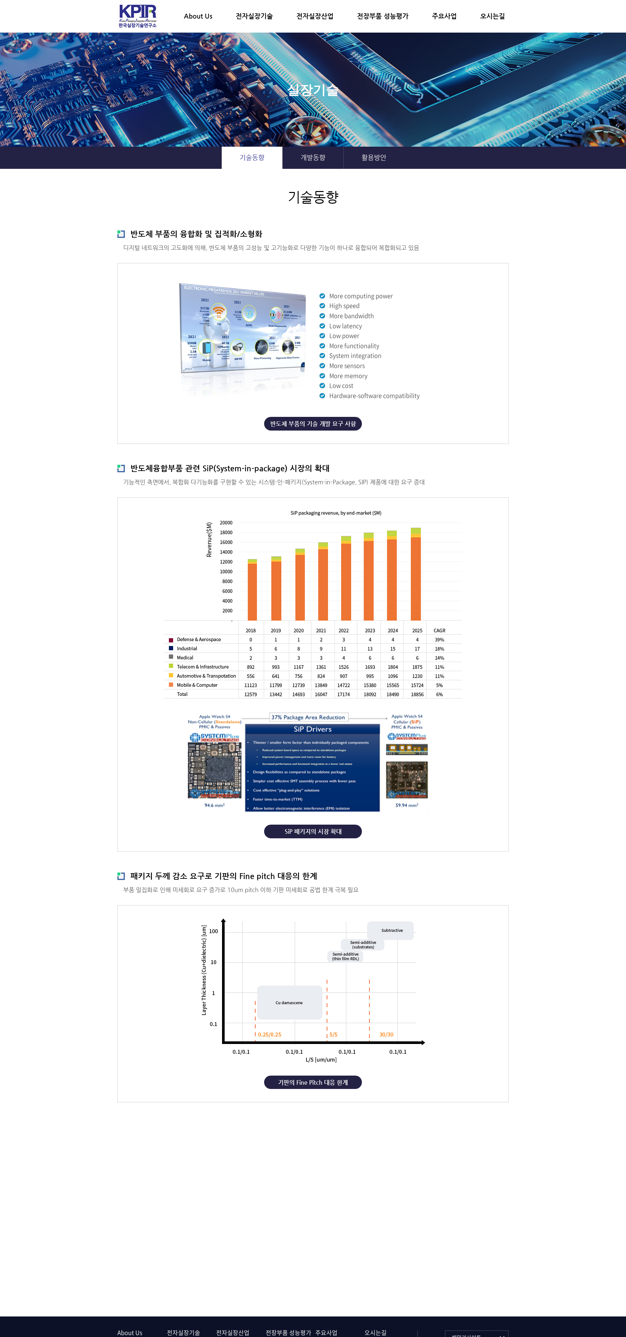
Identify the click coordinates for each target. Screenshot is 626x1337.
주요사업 (444, 16)
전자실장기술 (254, 16)
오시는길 (492, 16)
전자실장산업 (315, 16)
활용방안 (374, 157)
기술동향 (252, 157)
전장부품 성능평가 (383, 16)
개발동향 (313, 157)
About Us (198, 16)
